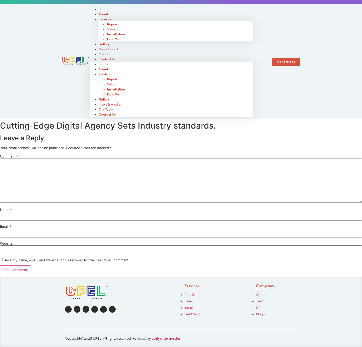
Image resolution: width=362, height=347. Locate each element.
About (103, 69)
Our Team (106, 109)
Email (5, 226)
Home (103, 64)
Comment (9, 156)
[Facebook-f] (68, 309)
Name (6, 209)
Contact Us (107, 59)
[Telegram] (103, 309)
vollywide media (166, 339)
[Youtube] (112, 309)
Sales (111, 28)
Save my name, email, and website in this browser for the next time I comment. (66, 260)
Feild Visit (114, 38)
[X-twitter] (94, 309)
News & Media (109, 104)
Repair (112, 23)
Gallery (104, 99)
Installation (116, 33)
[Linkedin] (86, 309)
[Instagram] (77, 309)
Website (6, 243)
